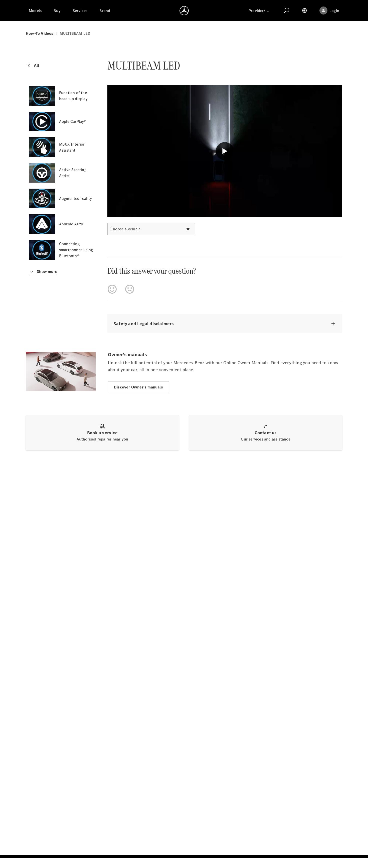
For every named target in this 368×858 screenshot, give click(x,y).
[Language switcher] (304, 11)
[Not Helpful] (129, 289)
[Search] (286, 11)
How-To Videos (40, 33)
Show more (46, 271)
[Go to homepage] (184, 10)
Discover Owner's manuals (138, 387)
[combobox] (151, 229)
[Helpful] (112, 289)
